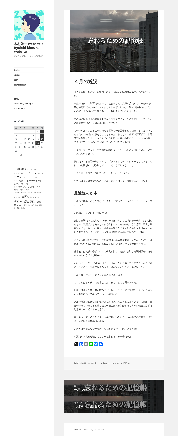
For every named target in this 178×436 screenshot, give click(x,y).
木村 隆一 (94, 363)
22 (37, 143)
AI (14, 169)
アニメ (18, 177)
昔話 (31, 197)
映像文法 (36, 197)
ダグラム (16, 184)
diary (16, 98)
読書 (36, 205)
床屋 (35, 193)
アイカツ (31, 173)
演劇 (39, 201)
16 (42, 139)
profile (17, 75)
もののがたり (18, 173)
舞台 (32, 205)
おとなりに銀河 (32, 169)
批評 (19, 197)
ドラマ (22, 184)
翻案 (25, 205)
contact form (20, 84)
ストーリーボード (33, 180)
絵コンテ (20, 205)
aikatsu (21, 169)
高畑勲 (23, 208)
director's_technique (23, 103)
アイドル (40, 173)
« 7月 (20, 154)
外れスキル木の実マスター (22, 193)
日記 (25, 196)
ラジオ (28, 184)
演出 (33, 201)
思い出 (39, 193)
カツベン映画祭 (18, 181)
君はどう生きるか (19, 190)
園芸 (27, 190)
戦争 (15, 197)
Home (17, 70)
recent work (19, 108)
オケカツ (25, 177)
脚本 (29, 205)
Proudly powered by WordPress (89, 429)
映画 (16, 201)
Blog (16, 79)
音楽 (18, 208)
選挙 (40, 205)
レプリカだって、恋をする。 (25, 187)
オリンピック (34, 177)
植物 (26, 201)
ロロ (38, 187)
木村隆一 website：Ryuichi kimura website (29, 47)
